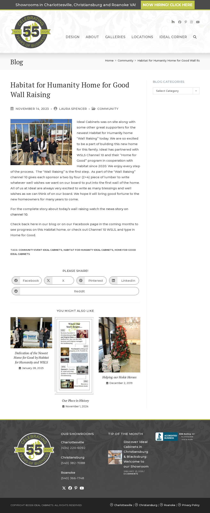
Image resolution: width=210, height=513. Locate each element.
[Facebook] (70, 488)
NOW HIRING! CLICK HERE (168, 5)
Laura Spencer (73, 109)
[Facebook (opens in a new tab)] (180, 22)
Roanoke (68, 472)
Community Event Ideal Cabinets (40, 250)
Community (107, 109)
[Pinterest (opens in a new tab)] (185, 22)
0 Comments (131, 473)
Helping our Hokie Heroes (119, 377)
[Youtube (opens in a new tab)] (197, 22)
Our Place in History (75, 400)
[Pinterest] (75, 488)
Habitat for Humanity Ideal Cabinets (88, 250)
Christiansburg (72, 457)
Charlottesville (72, 442)
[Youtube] (82, 488)
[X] (64, 488)
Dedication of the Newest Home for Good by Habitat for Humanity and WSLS (31, 357)
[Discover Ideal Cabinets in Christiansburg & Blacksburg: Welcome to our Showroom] (115, 457)
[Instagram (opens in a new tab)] (191, 22)
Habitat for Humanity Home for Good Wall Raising (171, 60)
